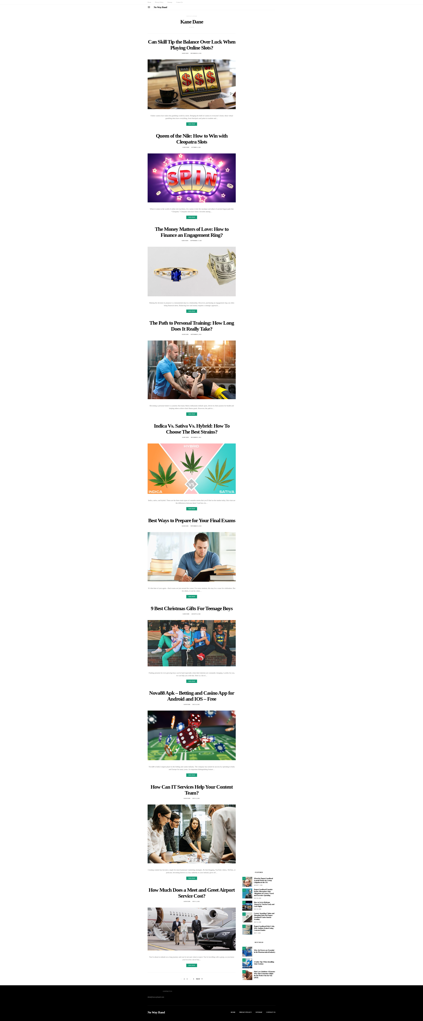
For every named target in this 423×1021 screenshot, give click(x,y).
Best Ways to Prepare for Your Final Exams (191, 520)
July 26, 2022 (196, 704)
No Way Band (160, 7)
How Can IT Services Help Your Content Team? (192, 790)
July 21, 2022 (196, 901)
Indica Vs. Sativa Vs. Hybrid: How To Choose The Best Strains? (192, 429)
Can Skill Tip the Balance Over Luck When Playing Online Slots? (191, 45)
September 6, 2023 (196, 334)
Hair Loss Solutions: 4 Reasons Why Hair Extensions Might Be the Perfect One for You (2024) (264, 974)
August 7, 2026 (258, 885)
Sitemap (169, 2)
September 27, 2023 (196, 240)
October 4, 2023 (196, 147)
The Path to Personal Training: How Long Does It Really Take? (191, 326)
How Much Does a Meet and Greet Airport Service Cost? (192, 893)
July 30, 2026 (257, 898)
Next (198, 979)
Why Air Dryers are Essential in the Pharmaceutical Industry (264, 951)
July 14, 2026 (257, 922)
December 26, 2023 (196, 53)
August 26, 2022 (196, 614)
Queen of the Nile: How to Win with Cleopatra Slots (191, 139)
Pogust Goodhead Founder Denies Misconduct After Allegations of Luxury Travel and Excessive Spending (264, 892)
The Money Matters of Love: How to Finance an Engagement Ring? (192, 232)
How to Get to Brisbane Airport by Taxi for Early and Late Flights (264, 904)
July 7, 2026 (257, 933)
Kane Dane (185, 53)
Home (149, 2)
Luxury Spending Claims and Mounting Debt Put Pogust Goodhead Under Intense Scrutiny (264, 916)
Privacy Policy (159, 2)
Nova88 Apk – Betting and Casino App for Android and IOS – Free (191, 696)
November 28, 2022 (196, 526)
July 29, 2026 (257, 909)
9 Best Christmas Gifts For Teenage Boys (192, 608)
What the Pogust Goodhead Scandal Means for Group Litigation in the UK (263, 880)
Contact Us (179, 2)
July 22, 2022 (196, 798)
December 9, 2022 (196, 437)
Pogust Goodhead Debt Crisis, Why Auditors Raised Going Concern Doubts (264, 928)
